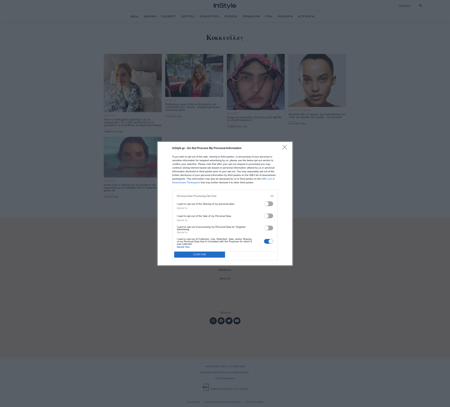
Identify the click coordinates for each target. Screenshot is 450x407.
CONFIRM (199, 254)
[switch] (268, 203)
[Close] (285, 148)
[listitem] (225, 196)
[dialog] (225, 204)
